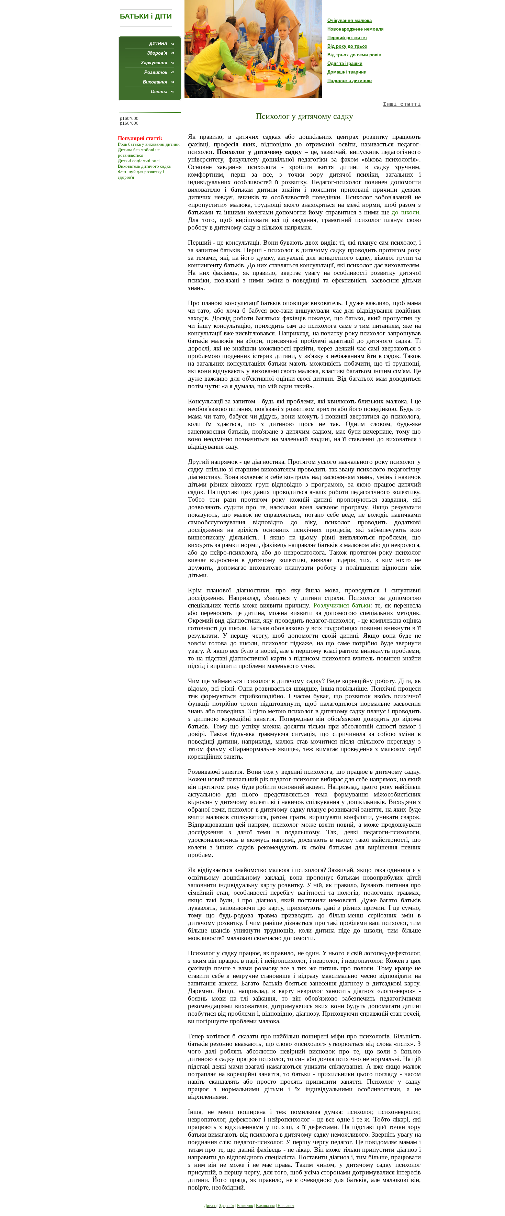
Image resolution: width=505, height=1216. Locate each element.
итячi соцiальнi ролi (140, 160)
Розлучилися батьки (341, 605)
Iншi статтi (402, 104)
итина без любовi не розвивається (139, 152)
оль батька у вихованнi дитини (150, 144)
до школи (405, 212)
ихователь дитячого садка (146, 166)
